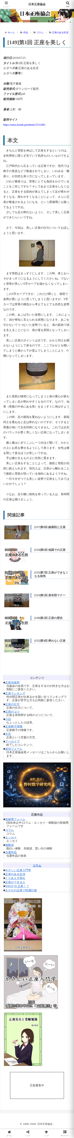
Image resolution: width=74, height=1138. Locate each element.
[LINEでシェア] (62, 984)
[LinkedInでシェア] (37, 994)
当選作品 (11, 852)
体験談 (9, 845)
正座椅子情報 (13, 726)
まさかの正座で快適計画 (21, 890)
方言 (8, 733)
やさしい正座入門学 (18, 870)
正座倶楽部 (12, 682)
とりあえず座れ (15, 878)
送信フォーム (13, 748)
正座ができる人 (15, 882)
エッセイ (11, 837)
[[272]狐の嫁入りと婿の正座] (37, 924)
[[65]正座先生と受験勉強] (37, 1039)
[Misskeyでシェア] (62, 974)
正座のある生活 (15, 874)
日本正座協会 (37, 4)
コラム (9, 830)
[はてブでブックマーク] (45, 984)
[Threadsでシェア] (29, 984)
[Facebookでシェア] (12, 984)
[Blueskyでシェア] (45, 974)
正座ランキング (15, 693)
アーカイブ (12, 741)
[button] (66, 703)
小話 (8, 719)
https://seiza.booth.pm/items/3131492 (24, 124)
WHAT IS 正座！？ (17, 886)
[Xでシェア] (12, 974)
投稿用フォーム (15, 819)
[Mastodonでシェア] (29, 974)
